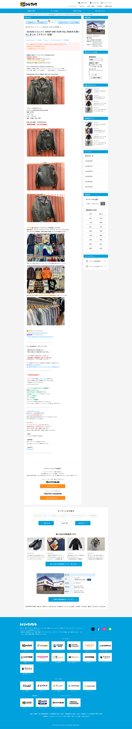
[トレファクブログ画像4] (46, 222)
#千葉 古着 (66, 40)
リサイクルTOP (27, 14)
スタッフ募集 (74, 22)
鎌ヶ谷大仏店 (53, 606)
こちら (43, 46)
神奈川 (101, 214)
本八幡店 (85, 606)
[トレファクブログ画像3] (46, 190)
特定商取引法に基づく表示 (72, 714)
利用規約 (45, 716)
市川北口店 (103, 606)
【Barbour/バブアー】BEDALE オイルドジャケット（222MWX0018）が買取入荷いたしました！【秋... (75, 557)
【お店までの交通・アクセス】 (33, 411)
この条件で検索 (96, 78)
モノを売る (54, 11)
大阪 (101, 227)
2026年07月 (89, 166)
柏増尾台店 (61, 606)
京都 (101, 231)
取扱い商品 (77, 11)
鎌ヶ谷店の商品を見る (52, 486)
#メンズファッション (31, 40)
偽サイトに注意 (76, 716)
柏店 (90, 606)
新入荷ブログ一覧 (34, 14)
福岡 (90, 248)
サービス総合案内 (94, 261)
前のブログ (47, 523)
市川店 (46, 606)
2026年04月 (89, 181)
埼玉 (90, 218)
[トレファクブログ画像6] (46, 293)
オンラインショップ (42, 378)
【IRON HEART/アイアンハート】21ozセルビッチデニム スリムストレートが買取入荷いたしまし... (56, 557)
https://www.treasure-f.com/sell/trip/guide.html (40, 336)
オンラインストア (107, 3)
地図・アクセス (64, 22)
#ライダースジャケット (56, 40)
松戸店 (40, 606)
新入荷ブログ (100, 11)
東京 (90, 214)
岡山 (101, 244)
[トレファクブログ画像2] (46, 156)
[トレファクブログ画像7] (46, 325)
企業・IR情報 (90, 6)
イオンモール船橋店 (70, 606)
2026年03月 (89, 187)
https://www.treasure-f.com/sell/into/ (37, 333)
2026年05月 (89, 176)
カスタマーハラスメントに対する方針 (59, 716)
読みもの (82, 6)
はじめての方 (95, 3)
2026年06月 (89, 171)
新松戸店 (96, 606)
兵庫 (90, 235)
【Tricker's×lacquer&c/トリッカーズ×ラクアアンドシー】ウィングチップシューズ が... (36, 557)
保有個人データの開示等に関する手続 (91, 714)
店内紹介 (41, 22)
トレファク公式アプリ (96, 266)
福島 (101, 235)
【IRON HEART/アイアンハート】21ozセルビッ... (100, 97)
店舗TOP (30, 22)
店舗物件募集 (108, 6)
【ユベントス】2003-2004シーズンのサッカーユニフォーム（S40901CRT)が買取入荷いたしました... (96, 557)
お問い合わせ (85, 716)
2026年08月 (89, 161)
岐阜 (90, 244)
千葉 (90, 222)
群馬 (101, 222)
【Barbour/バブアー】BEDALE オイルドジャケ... (100, 104)
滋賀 (90, 231)
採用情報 (99, 6)
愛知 (101, 240)
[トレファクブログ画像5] (46, 261)
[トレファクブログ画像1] (46, 104)
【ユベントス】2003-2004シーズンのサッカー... (100, 110)
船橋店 (78, 606)
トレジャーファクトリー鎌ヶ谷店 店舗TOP (47, 14)
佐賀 (101, 248)
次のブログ (82, 523)
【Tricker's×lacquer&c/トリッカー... (100, 91)
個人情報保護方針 (44, 714)
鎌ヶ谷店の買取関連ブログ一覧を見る (63, 564)
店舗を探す (32, 11)
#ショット (46, 40)
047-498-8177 (37, 365)
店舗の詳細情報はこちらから (63, 599)
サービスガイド (73, 6)
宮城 (90, 240)
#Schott (40, 40)
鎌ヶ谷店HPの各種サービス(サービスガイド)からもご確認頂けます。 (43, 367)
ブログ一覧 (64, 523)
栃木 (90, 227)
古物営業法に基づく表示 (57, 714)
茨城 (101, 218)
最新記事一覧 (89, 156)
